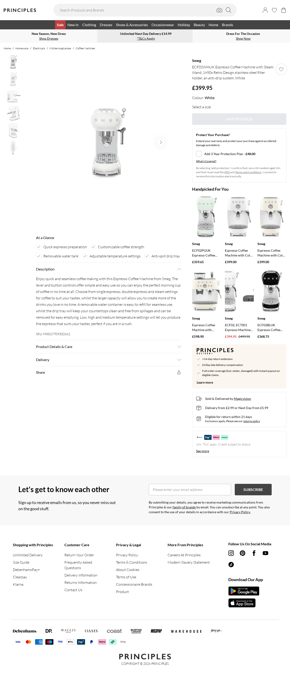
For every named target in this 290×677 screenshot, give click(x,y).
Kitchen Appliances (60, 48)
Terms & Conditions (131, 562)
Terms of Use (126, 577)
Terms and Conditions (248, 172)
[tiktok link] (231, 564)
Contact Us (73, 590)
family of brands (184, 507)
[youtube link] (265, 553)
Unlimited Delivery (28, 555)
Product (122, 591)
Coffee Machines (85, 48)
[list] (108, 142)
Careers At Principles (184, 555)
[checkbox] (239, 153)
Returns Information (80, 582)
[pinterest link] (242, 553)
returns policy (251, 421)
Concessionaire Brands (134, 584)
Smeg (196, 60)
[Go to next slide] (160, 142)
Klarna (18, 584)
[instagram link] (231, 553)
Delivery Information (80, 575)
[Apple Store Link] (243, 602)
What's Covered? (206, 161)
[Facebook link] (254, 553)
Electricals (39, 48)
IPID (227, 172)
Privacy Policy (127, 555)
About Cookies (127, 569)
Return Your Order (79, 555)
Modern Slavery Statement (189, 562)
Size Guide (21, 562)
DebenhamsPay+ (26, 569)
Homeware (21, 48)
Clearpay (20, 577)
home (7, 48)
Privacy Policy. (240, 512)
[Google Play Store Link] (243, 591)
